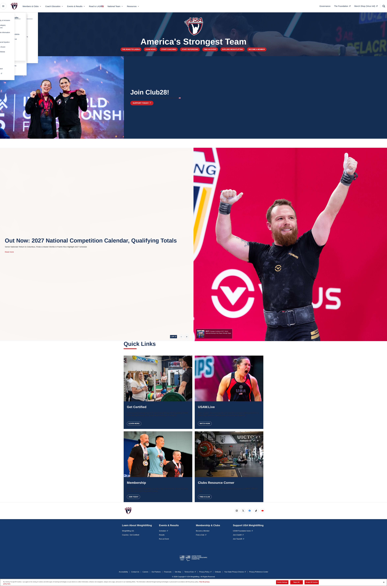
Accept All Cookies (312, 582)
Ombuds (218, 572)
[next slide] (187, 337)
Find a (201, 535)
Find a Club (205, 497)
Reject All (296, 582)
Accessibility (123, 572)
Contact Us (135, 572)
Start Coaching (168, 49)
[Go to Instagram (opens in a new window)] (236, 510)
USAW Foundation (243, 531)
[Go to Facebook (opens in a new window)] (249, 510)
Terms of (190, 572)
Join (238, 535)
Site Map (178, 572)
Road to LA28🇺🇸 (96, 6)
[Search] (384, 6)
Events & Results (74, 6)
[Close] (384, 582)
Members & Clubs (31, 6)
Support (143, 103)
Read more (9, 252)
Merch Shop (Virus (366, 6)
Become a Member (257, 49)
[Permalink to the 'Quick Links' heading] (158, 344)
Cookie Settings (282, 582)
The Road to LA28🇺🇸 (131, 49)
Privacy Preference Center (258, 572)
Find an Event (210, 49)
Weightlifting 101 (128, 531)
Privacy (205, 572)
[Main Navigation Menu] (3, 6)
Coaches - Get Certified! (130, 535)
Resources (132, 6)
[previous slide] (181, 337)
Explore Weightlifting (232, 49)
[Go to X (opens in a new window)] (243, 510)
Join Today (133, 497)
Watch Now (205, 423)
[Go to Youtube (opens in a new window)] (262, 510)
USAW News (150, 49)
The (343, 6)
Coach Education (52, 6)
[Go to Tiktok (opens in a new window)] (256, 510)
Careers (145, 572)
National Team (114, 6)
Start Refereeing (190, 49)
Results (161, 535)
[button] (214, 334)
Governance (324, 6)
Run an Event (164, 539)
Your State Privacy (235, 572)
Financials (167, 572)
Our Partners (156, 572)
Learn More (134, 423)
